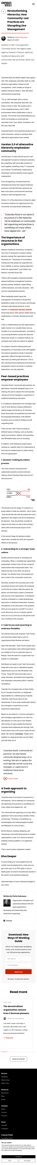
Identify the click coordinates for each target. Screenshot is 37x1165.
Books (3, 1099)
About (3, 1109)
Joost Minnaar (19, 1018)
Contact (4, 1112)
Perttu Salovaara (21, 37)
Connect (9, 921)
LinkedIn (4, 1125)
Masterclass (5, 1080)
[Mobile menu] (33, 4)
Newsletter (5, 1093)
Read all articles (18, 1059)
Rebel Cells (5, 1083)
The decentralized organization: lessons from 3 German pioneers (16, 1010)
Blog (2, 1096)
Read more (18, 1038)
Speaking (4, 1077)
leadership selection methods (21, 309)
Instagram (4, 1128)
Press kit (4, 1116)
